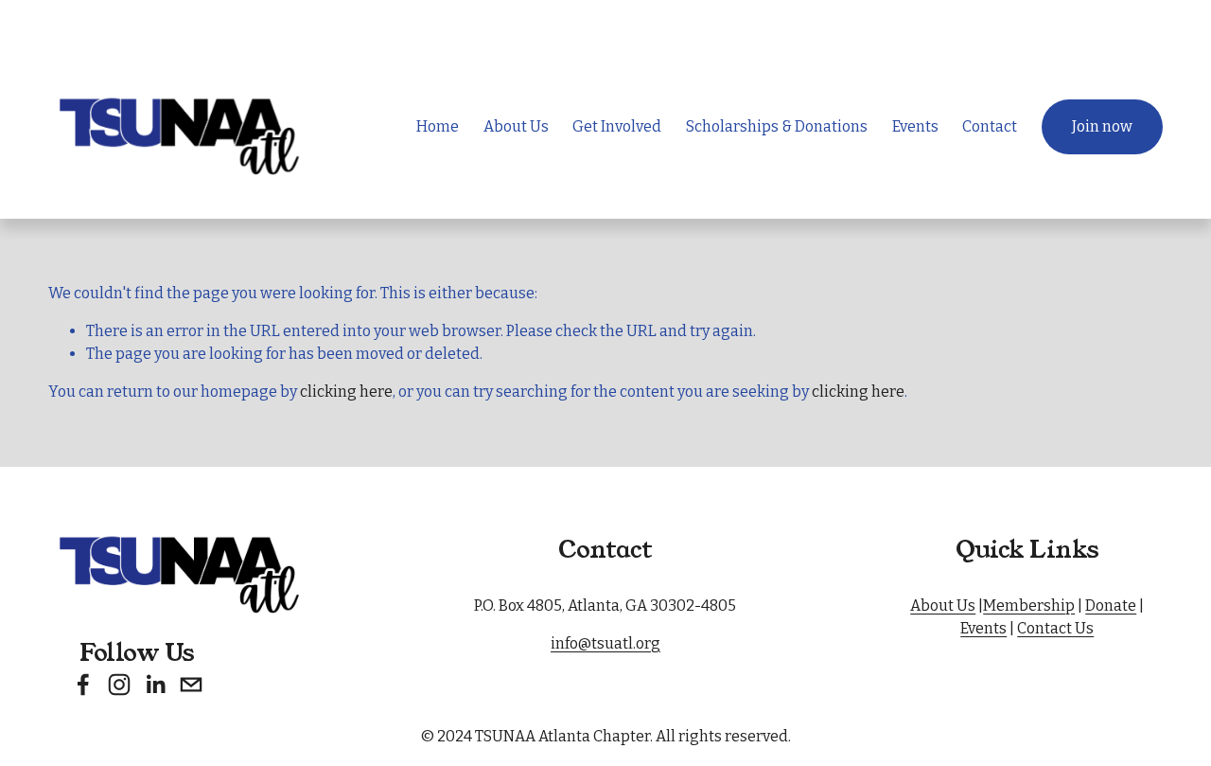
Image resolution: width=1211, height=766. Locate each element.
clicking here (346, 392)
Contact (989, 126)
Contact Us (1055, 628)
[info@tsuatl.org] (191, 684)
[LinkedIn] (155, 684)
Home (437, 126)
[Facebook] (83, 684)
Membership (1029, 606)
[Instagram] (119, 684)
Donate (1110, 606)
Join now (1102, 126)
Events (915, 126)
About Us (942, 606)
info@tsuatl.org (605, 643)
